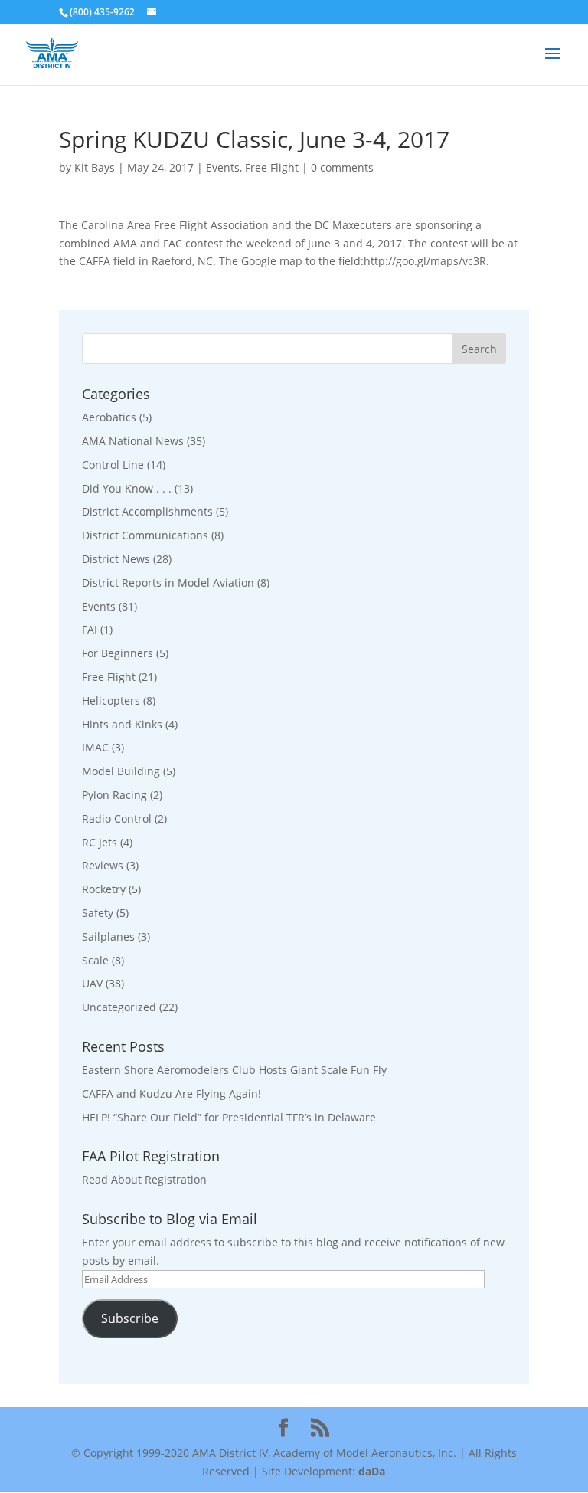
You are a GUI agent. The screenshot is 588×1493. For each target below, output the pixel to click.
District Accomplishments (147, 511)
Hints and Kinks (122, 724)
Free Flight (272, 167)
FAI (89, 629)
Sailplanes (108, 936)
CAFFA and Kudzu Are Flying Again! (171, 1093)
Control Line (113, 464)
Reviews (102, 865)
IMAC (95, 747)
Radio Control (117, 818)
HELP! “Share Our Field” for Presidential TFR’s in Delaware (229, 1117)
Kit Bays (94, 167)
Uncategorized (119, 1007)
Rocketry (104, 889)
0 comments (342, 167)
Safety (97, 912)
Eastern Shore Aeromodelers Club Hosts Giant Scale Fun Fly (234, 1069)
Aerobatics (109, 417)
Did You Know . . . (127, 488)
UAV (92, 983)
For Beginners (117, 653)
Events (223, 167)
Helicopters (111, 700)
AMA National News (133, 441)
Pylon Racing (114, 794)
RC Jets (99, 842)
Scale (95, 960)
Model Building (121, 771)
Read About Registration (144, 1179)
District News (116, 559)
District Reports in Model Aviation (168, 582)
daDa (371, 1471)
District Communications (145, 535)
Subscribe (129, 1318)
